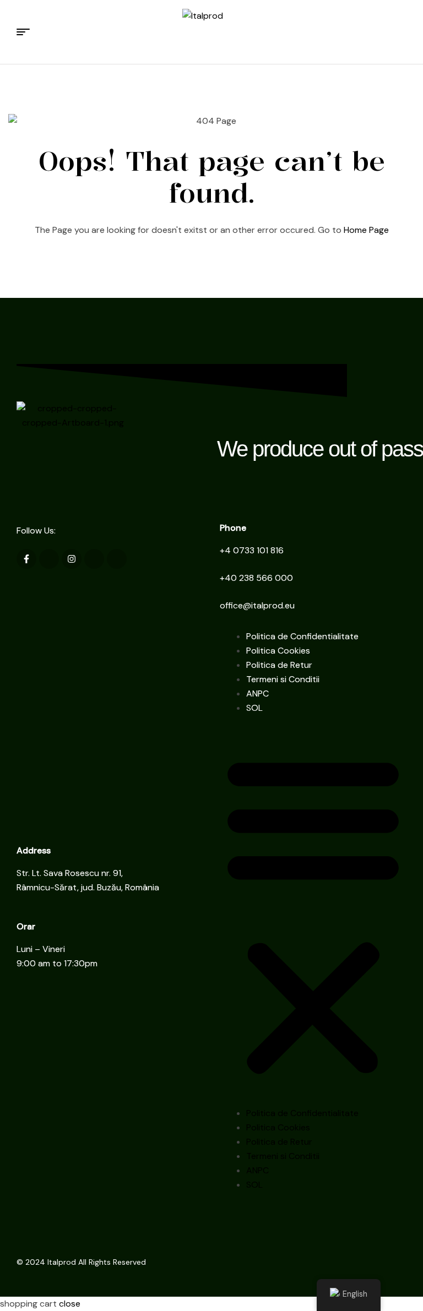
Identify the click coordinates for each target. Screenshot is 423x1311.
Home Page (366, 230)
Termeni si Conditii (282, 679)
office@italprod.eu (257, 605)
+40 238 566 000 (256, 578)
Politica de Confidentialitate (302, 636)
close (69, 1303)
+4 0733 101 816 (252, 550)
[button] (313, 915)
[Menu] (27, 32)
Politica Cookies (278, 650)
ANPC (257, 693)
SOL (254, 708)
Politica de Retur (279, 665)
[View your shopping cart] (401, 31)
